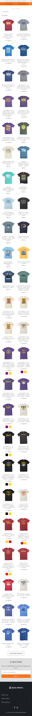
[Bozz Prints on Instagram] (17, 707)
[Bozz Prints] (16, 3)
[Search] (26, 3)
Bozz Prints (12, 712)
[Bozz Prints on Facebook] (14, 707)
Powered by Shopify (21, 712)
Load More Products (16, 653)
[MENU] (1, 3)
